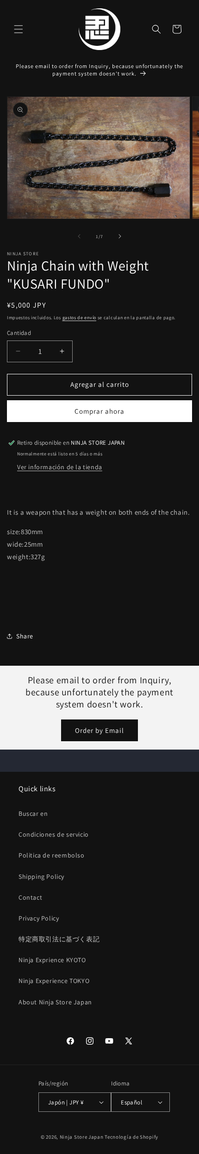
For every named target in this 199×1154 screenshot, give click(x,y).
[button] (18, 29)
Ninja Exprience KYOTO (52, 960)
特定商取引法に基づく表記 (59, 939)
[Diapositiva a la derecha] (120, 236)
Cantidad (19, 333)
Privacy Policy (39, 918)
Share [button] (24, 636)
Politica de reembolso (52, 855)
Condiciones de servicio (54, 834)
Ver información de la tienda (59, 467)
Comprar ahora (99, 411)
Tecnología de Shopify (131, 1137)
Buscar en (33, 813)
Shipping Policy (41, 876)
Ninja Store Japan (82, 1137)
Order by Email (99, 730)
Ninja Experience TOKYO (54, 981)
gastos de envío (79, 318)
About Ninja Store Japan (55, 1002)
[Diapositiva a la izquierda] (79, 236)
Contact (30, 897)
